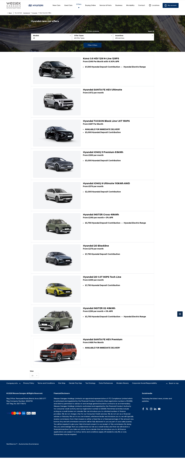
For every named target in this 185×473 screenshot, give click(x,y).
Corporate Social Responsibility (144, 383)
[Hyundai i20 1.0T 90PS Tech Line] (57, 289)
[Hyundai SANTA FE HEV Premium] (57, 351)
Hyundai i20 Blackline (96, 246)
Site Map (61, 383)
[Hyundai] (35, 5)
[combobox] (34, 375)
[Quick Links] (180, 314)
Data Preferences (106, 383)
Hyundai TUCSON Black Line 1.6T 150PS (106, 121)
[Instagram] (151, 409)
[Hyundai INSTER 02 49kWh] (57, 320)
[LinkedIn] (155, 409)
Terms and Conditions (46, 383)
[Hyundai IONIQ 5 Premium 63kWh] (57, 164)
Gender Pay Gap (75, 383)
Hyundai (34, 13)
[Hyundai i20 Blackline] (57, 258)
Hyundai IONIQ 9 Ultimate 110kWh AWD (106, 183)
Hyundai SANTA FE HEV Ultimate (102, 90)
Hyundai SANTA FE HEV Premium (102, 339)
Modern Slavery (122, 383)
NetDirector (11, 444)
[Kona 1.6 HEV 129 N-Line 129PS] (57, 70)
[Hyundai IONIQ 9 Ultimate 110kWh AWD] (57, 195)
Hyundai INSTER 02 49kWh (99, 308)
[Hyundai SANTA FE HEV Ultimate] (57, 102)
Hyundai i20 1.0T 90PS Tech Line (102, 277)
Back (10, 13)
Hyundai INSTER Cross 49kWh (101, 215)
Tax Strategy (90, 383)
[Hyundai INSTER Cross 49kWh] (57, 226)
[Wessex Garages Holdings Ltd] (13, 5)
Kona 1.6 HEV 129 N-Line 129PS (101, 58)
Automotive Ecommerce (29, 444)
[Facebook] (143, 409)
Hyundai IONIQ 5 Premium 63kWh (103, 152)
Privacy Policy (28, 383)
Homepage (26, 13)
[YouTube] (159, 409)
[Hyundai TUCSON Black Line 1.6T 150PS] (57, 133)
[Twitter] (147, 409)
